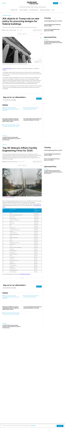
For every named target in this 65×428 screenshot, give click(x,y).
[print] (41, 33)
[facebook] (18, 33)
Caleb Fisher (8, 197)
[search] (5, 3)
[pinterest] (23, 33)
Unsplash (13, 197)
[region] (32, 426)
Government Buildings (6, 15)
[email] (25, 33)
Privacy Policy (33, 425)
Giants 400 (4, 144)
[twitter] (22, 33)
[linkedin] (20, 33)
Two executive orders (7, 68)
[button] (3, 3)
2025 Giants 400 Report (25, 274)
